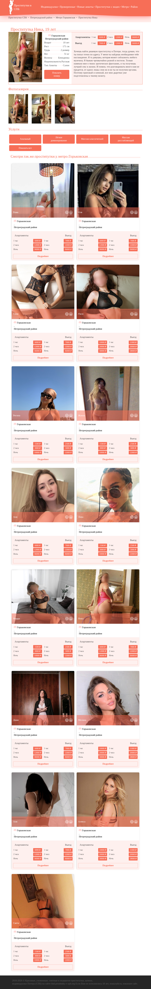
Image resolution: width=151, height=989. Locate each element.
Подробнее (43, 256)
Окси (80, 314)
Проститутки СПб (17, 17)
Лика (80, 517)
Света (16, 923)
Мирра (16, 618)
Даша (16, 720)
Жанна (81, 415)
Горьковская (58, 35)
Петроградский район (41, 17)
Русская (65, 61)
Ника (80, 618)
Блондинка (63, 57)
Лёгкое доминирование (59, 139)
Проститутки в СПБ (22, 7)
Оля (80, 212)
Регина (16, 415)
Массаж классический (92, 139)
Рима (15, 212)
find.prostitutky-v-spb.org (63, 983)
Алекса (81, 821)
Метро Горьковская (65, 17)
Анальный (25, 139)
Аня (15, 517)
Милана (82, 720)
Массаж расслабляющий (126, 139)
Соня (15, 314)
